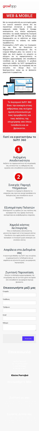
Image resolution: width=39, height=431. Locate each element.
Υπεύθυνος (6, 299)
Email (4, 315)
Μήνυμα (5, 323)
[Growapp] (9, 5)
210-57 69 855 (20, 366)
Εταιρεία (6, 291)
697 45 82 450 (20, 369)
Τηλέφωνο (6, 307)
